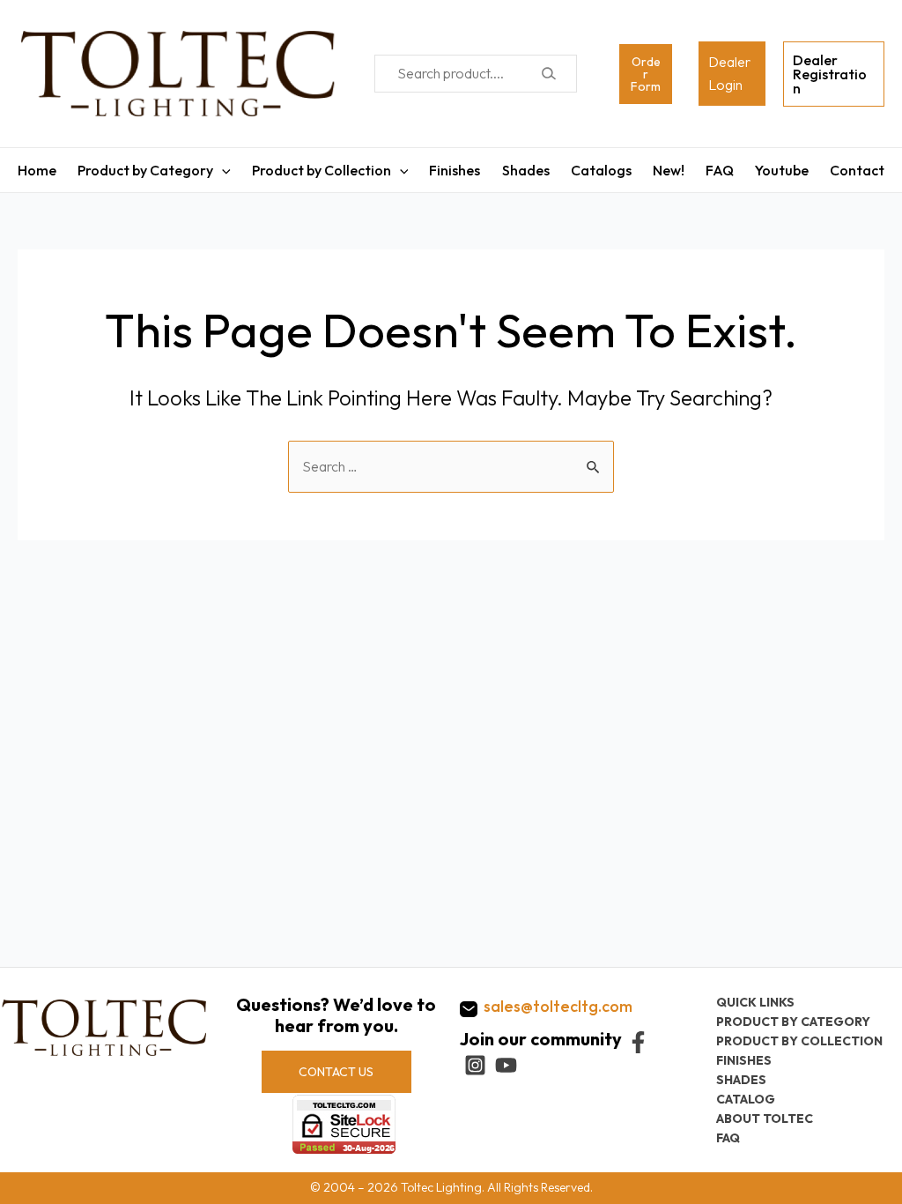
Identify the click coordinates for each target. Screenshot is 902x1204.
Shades (526, 170)
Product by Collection (321, 170)
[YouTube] (506, 1065)
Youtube (782, 170)
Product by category (793, 1021)
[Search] (548, 73)
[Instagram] (475, 1065)
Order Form (646, 74)
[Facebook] (638, 1042)
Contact (857, 170)
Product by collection (799, 1041)
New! (668, 170)
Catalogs (601, 170)
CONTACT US (336, 1072)
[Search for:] (451, 466)
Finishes (454, 170)
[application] (222, 170)
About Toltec (764, 1118)
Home (37, 170)
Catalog (745, 1099)
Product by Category (145, 170)
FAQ (720, 170)
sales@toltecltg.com (558, 1006)
